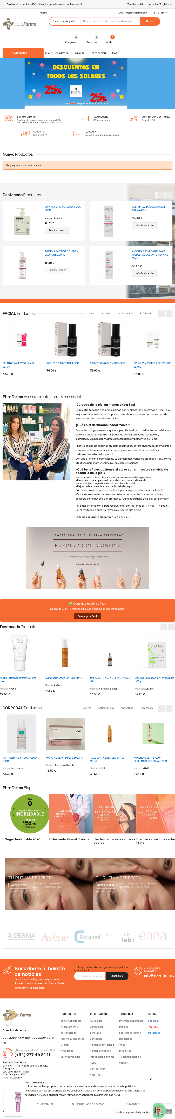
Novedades (67, 1050)
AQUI (117, 1094)
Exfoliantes (146, 313)
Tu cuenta (126, 1014)
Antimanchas (125, 313)
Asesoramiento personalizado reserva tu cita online (72, 1032)
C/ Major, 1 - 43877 (13, 1065)
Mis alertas (125, 1050)
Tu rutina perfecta (71, 1020)
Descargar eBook (88, 616)
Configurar (44, 1104)
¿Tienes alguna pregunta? (152, 970)
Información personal (131, 1020)
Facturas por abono (130, 1032)
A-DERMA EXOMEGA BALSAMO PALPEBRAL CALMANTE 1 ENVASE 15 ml (150, 255)
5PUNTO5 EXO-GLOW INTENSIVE (107, 363)
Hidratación (146, 708)
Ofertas (65, 1044)
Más (114, 53)
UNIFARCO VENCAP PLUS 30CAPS (64, 757)
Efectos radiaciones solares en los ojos (116, 841)
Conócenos (96, 1038)
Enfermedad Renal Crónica (69, 839)
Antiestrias (127, 708)
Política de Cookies (100, 1050)
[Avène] (23, 936)
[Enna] (121, 936)
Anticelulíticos (106, 708)
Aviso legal (96, 1020)
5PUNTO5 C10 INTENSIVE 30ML (63, 363)
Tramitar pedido (135, 4)
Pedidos (123, 1026)
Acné (92, 313)
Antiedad (106, 313)
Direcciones (125, 1038)
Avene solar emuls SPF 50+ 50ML (63, 678)
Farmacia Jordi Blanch (15, 1062)
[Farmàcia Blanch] (154, 936)
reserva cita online (130, 510)
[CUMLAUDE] (89, 936)
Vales (122, 1044)
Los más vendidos (70, 1056)
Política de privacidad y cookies (133, 1112)
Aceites (87, 708)
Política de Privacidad (102, 1044)
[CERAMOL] (56, 936)
